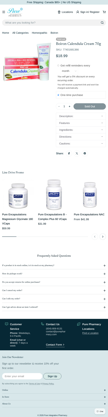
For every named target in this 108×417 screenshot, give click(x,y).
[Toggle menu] (3, 12)
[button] (81, 116)
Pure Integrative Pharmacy (55, 415)
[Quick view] (30, 184)
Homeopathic (39, 32)
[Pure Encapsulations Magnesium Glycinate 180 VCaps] (18, 195)
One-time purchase (71, 95)
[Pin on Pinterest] (85, 153)
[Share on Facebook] (69, 153)
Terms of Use (34, 384)
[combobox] (54, 22)
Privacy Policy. (48, 384)
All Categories (20, 32)
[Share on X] (77, 153)
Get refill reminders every (75, 65)
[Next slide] (103, 236)
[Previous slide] (95, 236)
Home (5, 32)
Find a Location (90, 333)
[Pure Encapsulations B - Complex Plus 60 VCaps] (54, 195)
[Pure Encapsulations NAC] (90, 195)
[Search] (102, 22)
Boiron (54, 32)
